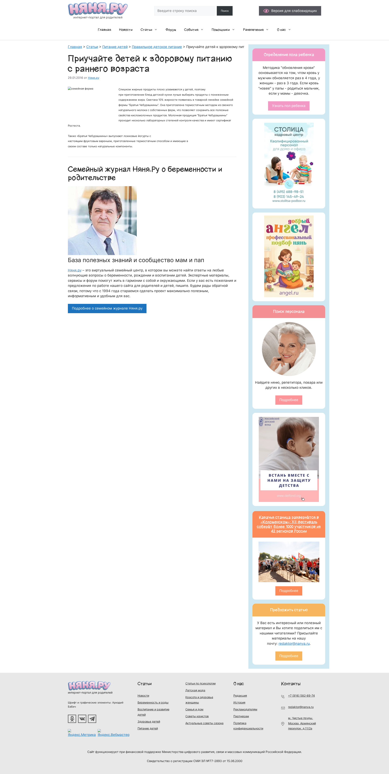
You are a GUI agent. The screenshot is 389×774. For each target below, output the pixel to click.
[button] (156, 30)
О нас (281, 30)
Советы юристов (197, 716)
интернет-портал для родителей (90, 692)
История (239, 702)
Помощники (221, 30)
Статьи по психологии (200, 683)
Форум (171, 30)
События (191, 30)
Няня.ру (74, 270)
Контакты (290, 683)
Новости (126, 30)
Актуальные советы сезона (204, 723)
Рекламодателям (245, 709)
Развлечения (253, 30)
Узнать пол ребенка (289, 106)
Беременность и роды (153, 702)
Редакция (240, 695)
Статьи (146, 30)
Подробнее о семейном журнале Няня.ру (107, 308)
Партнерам (241, 716)
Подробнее (288, 400)
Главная (104, 30)
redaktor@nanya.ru (294, 644)
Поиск (225, 10)
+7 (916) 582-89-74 (301, 695)
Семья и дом (194, 709)
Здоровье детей (149, 721)
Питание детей (148, 728)
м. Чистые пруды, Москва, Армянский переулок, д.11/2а (302, 723)
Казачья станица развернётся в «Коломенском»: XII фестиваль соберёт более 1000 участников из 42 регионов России (289, 524)
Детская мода (195, 690)
